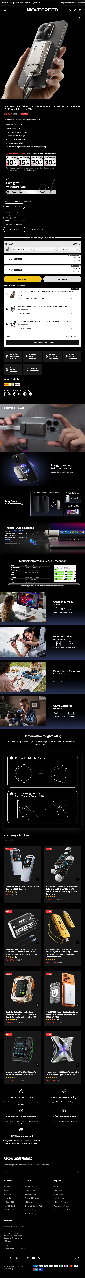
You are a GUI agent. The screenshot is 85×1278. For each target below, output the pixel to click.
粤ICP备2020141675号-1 (13, 1268)
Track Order (58, 1194)
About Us (29, 1186)
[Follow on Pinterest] (27, 1258)
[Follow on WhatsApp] (38, 1258)
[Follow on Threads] (21, 1258)
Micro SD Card (9, 1206)
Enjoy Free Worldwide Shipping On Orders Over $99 (42, 3)
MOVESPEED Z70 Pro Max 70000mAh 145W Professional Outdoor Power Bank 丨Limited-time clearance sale (21, 951)
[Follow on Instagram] (16, 1258)
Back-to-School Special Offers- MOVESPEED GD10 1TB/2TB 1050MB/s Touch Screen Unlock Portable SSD (21, 1014)
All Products (8, 1186)
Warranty (58, 1186)
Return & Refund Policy (34, 1206)
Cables (6, 1190)
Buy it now (62, 279)
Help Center (59, 1198)
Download (58, 1190)
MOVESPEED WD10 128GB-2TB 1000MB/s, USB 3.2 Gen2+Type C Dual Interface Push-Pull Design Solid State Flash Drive (62, 953)
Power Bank (8, 1198)
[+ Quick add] (37, 880)
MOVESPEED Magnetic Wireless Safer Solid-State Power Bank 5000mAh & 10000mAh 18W (62, 1014)
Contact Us (30, 1190)
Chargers (7, 1194)
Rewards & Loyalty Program (65, 1210)
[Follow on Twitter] (10, 1258)
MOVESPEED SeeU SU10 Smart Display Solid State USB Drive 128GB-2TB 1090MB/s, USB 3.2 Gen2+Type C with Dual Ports (62, 890)
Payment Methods (61, 1206)
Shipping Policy (31, 1202)
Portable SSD (9, 1202)
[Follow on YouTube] (33, 1258)
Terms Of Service (32, 1198)
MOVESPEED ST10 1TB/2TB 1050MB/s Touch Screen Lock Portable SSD (21, 1073)
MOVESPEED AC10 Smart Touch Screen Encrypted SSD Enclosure (22, 888)
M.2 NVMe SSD (9, 1210)
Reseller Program (32, 1214)
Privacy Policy (30, 1194)
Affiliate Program (32, 1210)
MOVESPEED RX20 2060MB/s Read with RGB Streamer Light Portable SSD (62, 1073)
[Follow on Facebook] (5, 1258)
